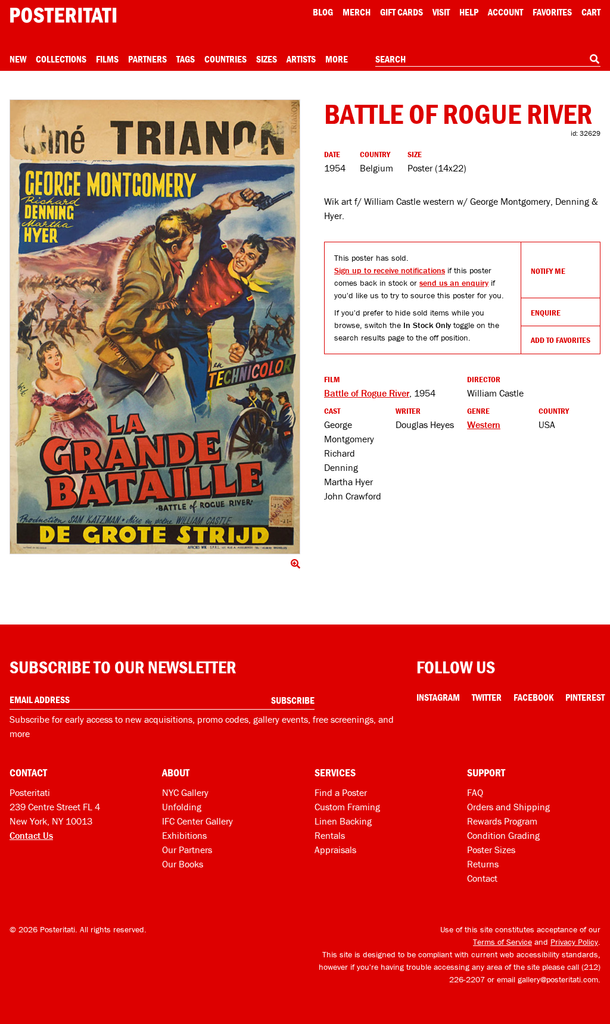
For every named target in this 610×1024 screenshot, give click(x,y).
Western (483, 424)
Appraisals (335, 850)
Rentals (330, 835)
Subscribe (293, 700)
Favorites (552, 12)
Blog (323, 12)
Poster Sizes (491, 850)
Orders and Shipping (508, 807)
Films (107, 59)
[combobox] (487, 59)
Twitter (487, 697)
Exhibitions (184, 835)
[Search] (594, 59)
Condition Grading (503, 835)
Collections (61, 59)
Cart (590, 12)
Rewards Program (502, 821)
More (336, 59)
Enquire (546, 312)
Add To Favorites (560, 340)
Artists (301, 59)
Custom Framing (347, 807)
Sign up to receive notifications (389, 270)
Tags (185, 59)
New (18, 59)
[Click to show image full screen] (155, 326)
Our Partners (187, 850)
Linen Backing (343, 821)
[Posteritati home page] (63, 15)
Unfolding (181, 807)
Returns (483, 864)
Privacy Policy (574, 941)
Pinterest (585, 697)
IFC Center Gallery (197, 821)
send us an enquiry (453, 282)
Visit (441, 12)
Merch (357, 12)
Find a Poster (341, 792)
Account (505, 12)
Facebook (533, 697)
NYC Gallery (185, 792)
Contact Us (31, 835)
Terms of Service (502, 941)
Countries (225, 59)
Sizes (266, 59)
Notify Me (548, 271)
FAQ (475, 792)
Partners (147, 59)
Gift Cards (401, 12)
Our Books (182, 864)
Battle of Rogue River (366, 393)
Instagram (438, 697)
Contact (482, 878)
